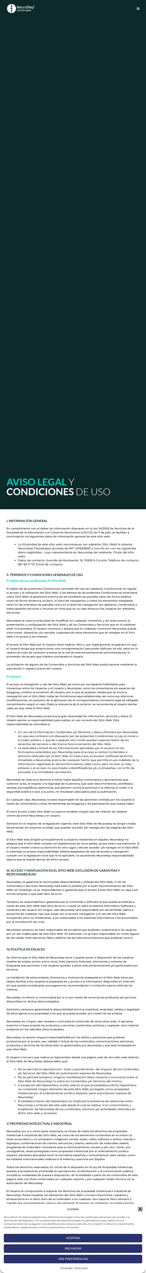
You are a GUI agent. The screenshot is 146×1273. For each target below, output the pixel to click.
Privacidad (66, 1267)
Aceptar (73, 1238)
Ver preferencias (73, 1259)
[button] (140, 1209)
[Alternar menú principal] (138, 9)
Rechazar (73, 1248)
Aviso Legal (81, 1267)
